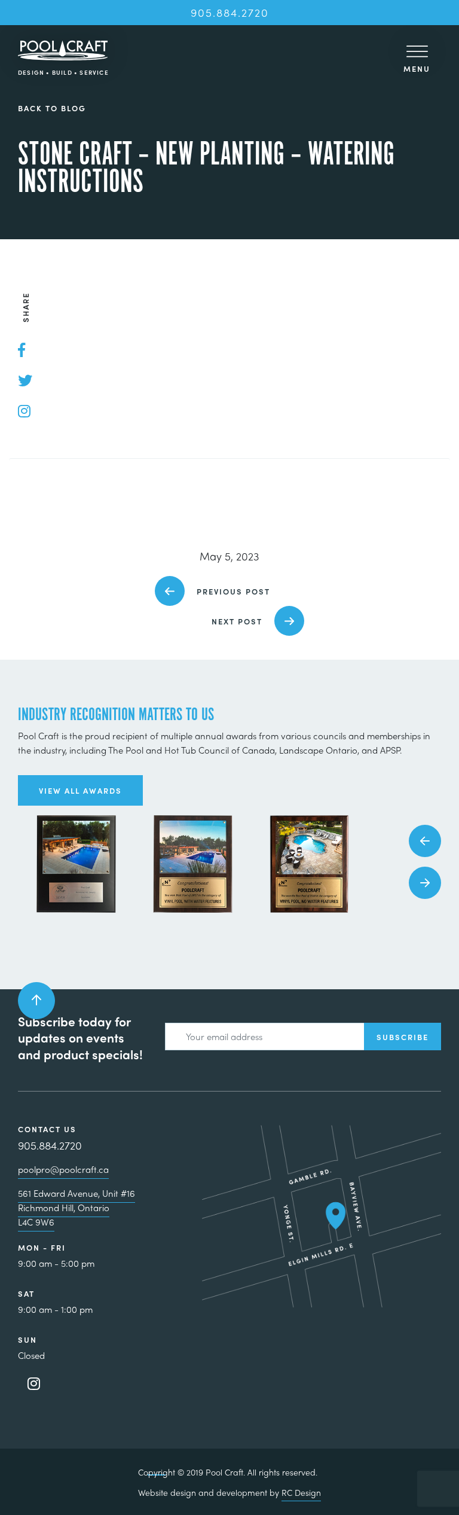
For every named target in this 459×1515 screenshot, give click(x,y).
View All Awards (80, 790)
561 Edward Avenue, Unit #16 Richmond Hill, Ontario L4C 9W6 (76, 1208)
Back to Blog (52, 109)
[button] (425, 841)
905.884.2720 (230, 12)
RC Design (301, 1492)
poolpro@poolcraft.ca (63, 1169)
